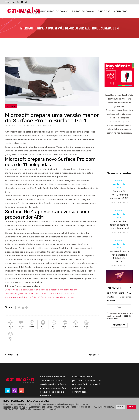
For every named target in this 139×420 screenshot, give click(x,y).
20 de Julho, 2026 (119, 265)
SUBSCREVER (119, 325)
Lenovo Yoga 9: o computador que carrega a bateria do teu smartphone (41, 289)
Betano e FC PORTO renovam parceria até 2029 (119, 194)
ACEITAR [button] (131, 406)
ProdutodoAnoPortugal (40, 125)
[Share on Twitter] (19, 307)
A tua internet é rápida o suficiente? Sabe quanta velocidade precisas (39, 297)
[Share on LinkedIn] (23, 307)
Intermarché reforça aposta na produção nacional (119, 224)
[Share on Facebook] (15, 307)
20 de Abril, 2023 (13, 125)
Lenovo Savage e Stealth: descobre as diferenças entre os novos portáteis (42, 293)
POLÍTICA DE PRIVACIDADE (104, 407)
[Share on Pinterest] (26, 307)
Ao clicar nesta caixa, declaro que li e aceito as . (119, 316)
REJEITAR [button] (120, 406)
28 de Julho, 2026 (119, 232)
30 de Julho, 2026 (119, 202)
